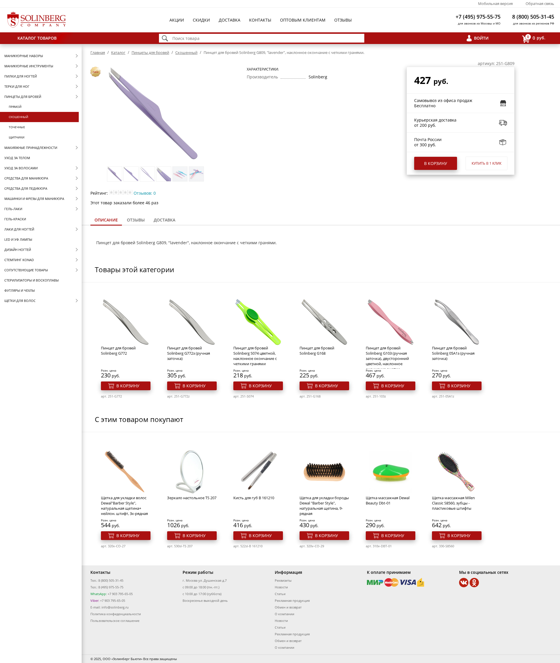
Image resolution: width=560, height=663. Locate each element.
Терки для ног (16, 86)
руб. (536, 37)
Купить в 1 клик (486, 163)
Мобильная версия (495, 3)
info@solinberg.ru (115, 607)
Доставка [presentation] (164, 220)
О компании (284, 614)
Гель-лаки (13, 209)
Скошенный (18, 117)
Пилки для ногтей (20, 76)
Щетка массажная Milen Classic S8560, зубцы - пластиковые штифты (453, 503)
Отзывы (343, 20)
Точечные (17, 127)
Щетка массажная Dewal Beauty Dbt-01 (388, 500)
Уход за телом (17, 158)
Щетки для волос (20, 300)
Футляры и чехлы (19, 290)
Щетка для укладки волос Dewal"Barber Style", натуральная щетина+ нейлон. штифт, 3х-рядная (124, 505)
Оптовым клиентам (303, 20)
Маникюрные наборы (23, 56)
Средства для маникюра (26, 178)
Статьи (280, 594)
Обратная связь (540, 3)
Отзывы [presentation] (136, 220)
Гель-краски (15, 219)
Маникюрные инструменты (28, 66)
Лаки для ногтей (19, 229)
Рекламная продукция (292, 600)
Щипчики (16, 137)
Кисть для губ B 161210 (253, 497)
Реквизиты (283, 580)
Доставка (229, 20)
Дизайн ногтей (17, 249)
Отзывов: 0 (145, 193)
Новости (281, 587)
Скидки (201, 20)
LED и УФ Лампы (18, 239)
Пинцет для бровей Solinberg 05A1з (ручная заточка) (453, 353)
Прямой (15, 107)
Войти (481, 38)
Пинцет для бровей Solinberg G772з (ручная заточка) (188, 353)
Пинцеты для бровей (22, 96)
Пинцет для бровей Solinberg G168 (317, 350)
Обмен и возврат (288, 607)
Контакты (260, 20)
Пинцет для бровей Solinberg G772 (118, 350)
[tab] (106, 220)
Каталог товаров (37, 38)
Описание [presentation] (106, 220)
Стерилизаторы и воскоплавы (31, 280)
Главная (97, 52)
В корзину (435, 163)
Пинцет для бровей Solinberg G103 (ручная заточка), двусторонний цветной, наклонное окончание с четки (387, 358)
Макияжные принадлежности (30, 147)
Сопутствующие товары (26, 270)
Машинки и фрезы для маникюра (34, 198)
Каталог (118, 52)
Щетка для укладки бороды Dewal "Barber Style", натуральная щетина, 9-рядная (324, 505)
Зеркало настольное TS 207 (191, 497)
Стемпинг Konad (19, 260)
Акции (176, 20)
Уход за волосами (21, 168)
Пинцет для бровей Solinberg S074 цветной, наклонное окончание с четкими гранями (255, 355)
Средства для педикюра (25, 188)
